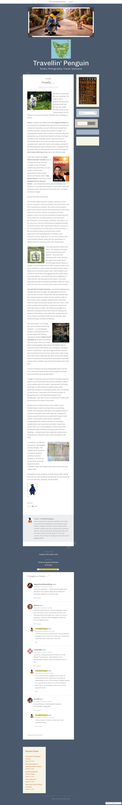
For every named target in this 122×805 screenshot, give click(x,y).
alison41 (36, 605)
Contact (71, 2)
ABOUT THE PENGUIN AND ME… (57, 2)
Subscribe (91, 123)
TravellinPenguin (46, 519)
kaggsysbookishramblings (43, 584)
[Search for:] (88, 113)
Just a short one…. (31, 779)
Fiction (48, 78)
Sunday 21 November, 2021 (48, 553)
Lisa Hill (36, 699)
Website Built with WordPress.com (61, 799)
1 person (39, 597)
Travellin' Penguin (61, 63)
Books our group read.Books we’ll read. (48, 562)
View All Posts (39, 538)
